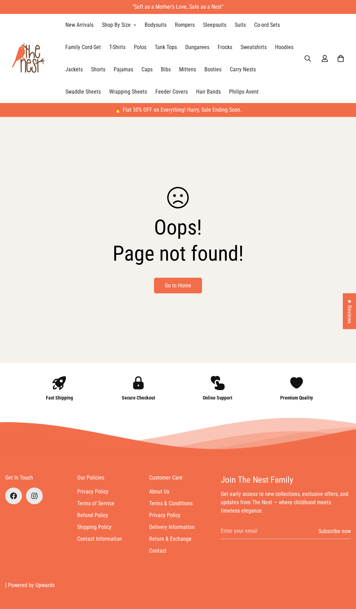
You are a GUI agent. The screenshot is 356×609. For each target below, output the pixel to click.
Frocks (225, 47)
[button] (341, 58)
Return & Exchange (170, 539)
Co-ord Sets (267, 25)
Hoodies (284, 47)
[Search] (308, 58)
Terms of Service (95, 503)
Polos (140, 47)
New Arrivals (79, 25)
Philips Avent (244, 91)
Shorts (98, 69)
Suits (240, 25)
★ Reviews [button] (349, 311)
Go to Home (178, 285)
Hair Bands (208, 91)
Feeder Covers (171, 91)
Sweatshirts (254, 47)
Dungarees (197, 47)
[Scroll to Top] (342, 571)
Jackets (74, 69)
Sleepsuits (214, 25)
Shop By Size (116, 25)
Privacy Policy (92, 491)
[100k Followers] (34, 496)
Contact (158, 550)
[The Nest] (30, 58)
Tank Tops (166, 47)
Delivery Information (172, 527)
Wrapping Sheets (128, 91)
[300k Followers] (13, 496)
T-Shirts (117, 47)
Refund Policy (92, 515)
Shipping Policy (94, 527)
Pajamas (123, 69)
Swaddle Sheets (83, 91)
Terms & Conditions (171, 503)
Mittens (187, 69)
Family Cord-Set (83, 47)
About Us (159, 491)
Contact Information (99, 539)
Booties (212, 69)
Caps (147, 69)
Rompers (185, 25)
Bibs (166, 69)
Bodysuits (156, 25)
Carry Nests (243, 69)
